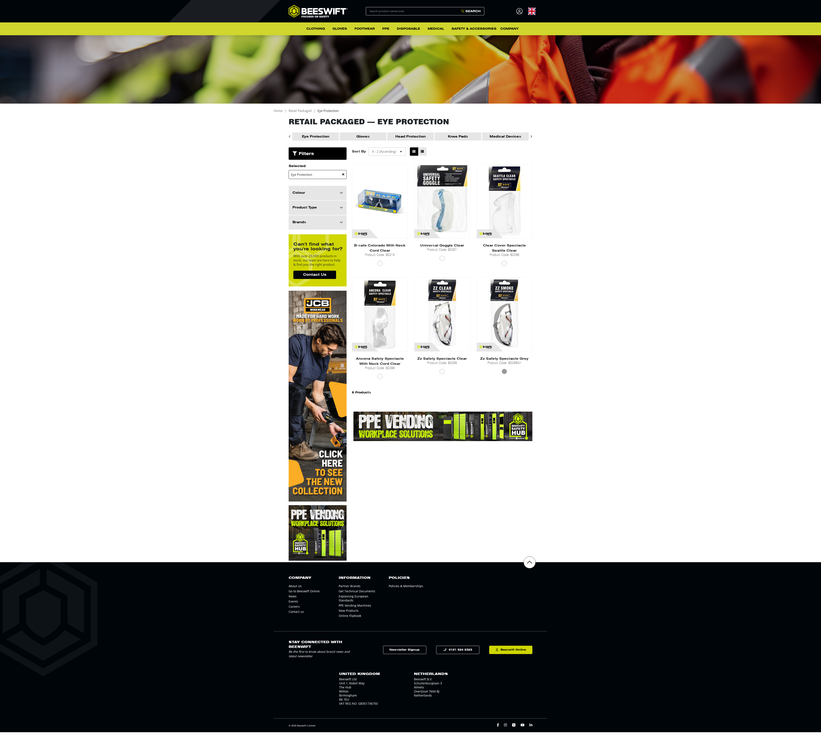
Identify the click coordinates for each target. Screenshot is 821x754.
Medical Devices (505, 136)
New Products (349, 611)
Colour (298, 193)
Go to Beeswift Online (304, 591)
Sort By (359, 151)
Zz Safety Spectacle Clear (442, 359)
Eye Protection (328, 110)
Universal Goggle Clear (442, 245)
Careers (294, 606)
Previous (290, 136)
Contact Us (314, 275)
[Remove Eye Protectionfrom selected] (343, 174)
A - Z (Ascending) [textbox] (384, 151)
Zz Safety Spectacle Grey (504, 359)
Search (473, 11)
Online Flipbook (350, 616)
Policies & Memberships (406, 586)
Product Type (304, 207)
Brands (299, 222)
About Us (295, 586)
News (293, 596)
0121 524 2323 (460, 649)
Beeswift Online (513, 649)
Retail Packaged (300, 110)
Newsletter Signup (404, 649)
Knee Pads (458, 136)
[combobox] (532, 11)
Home (278, 110)
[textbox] (532, 11)
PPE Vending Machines (355, 605)
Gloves (363, 136)
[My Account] (520, 11)
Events (293, 601)
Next (531, 136)
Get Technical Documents (357, 591)
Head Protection (410, 136)
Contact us (296, 612)
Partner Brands (349, 586)
